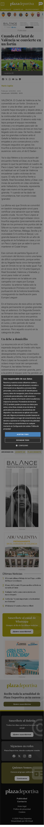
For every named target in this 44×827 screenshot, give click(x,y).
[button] (22, 445)
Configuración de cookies (22, 426)
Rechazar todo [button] (22, 440)
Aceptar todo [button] (23, 434)
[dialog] (22, 412)
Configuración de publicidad (30, 421)
